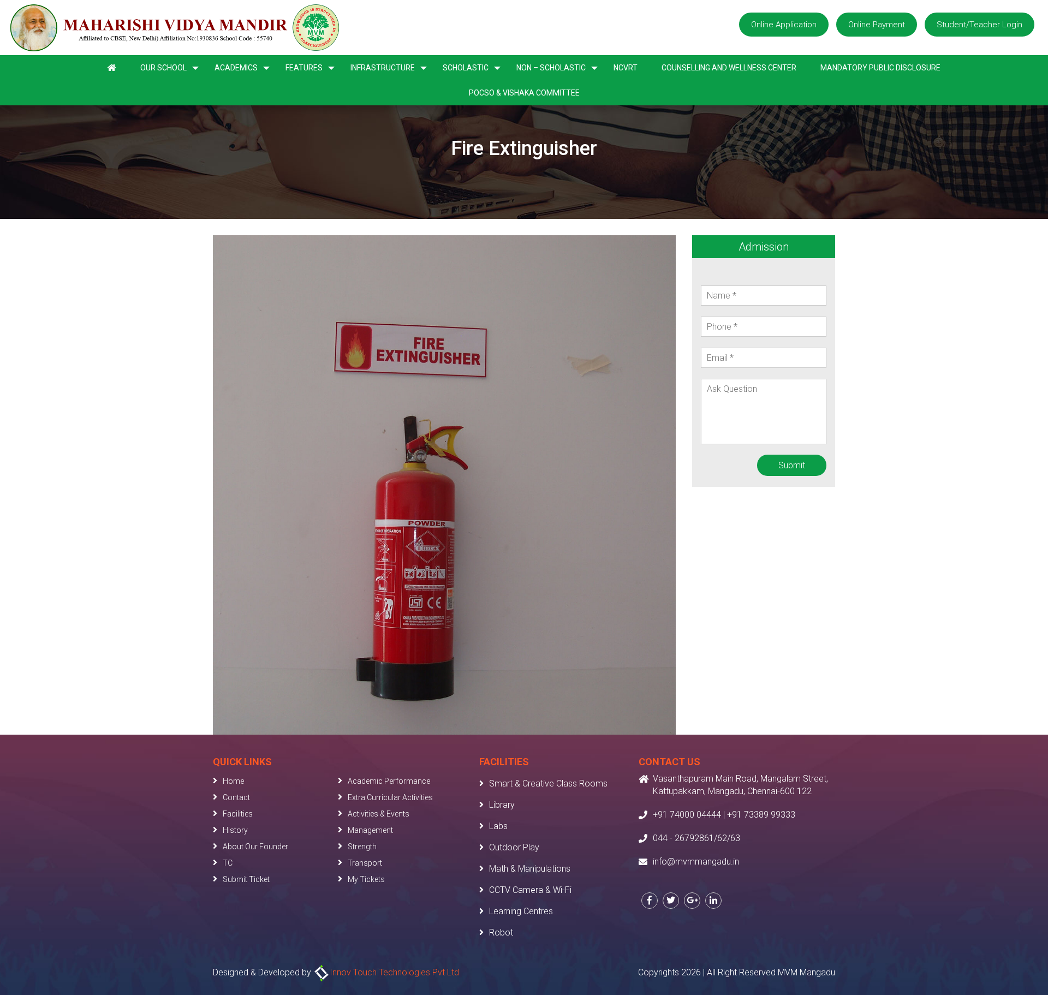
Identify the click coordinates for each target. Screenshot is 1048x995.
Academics (236, 67)
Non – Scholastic (551, 67)
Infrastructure (382, 67)
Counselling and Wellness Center (729, 67)
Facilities (238, 813)
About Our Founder (255, 846)
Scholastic (466, 67)
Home (233, 781)
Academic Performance (389, 781)
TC (228, 863)
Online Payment (876, 24)
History (235, 830)
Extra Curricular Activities (390, 797)
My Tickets (366, 879)
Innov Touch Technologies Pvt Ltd (394, 972)
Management (370, 830)
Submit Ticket (246, 879)
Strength (362, 846)
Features (304, 67)
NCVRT (626, 67)
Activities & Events (378, 813)
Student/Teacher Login (979, 24)
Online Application (784, 24)
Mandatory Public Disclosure (880, 67)
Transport (365, 863)
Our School (163, 67)
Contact (236, 797)
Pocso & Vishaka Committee (524, 92)
